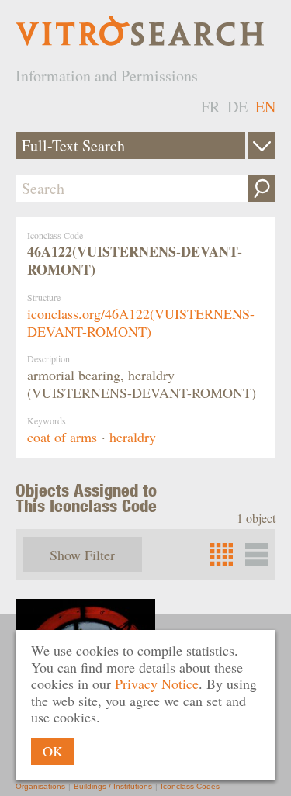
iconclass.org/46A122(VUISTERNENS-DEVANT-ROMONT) (141, 322)
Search (261, 188)
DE (237, 106)
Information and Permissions (107, 75)
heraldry (132, 436)
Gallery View (256, 554)
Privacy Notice (157, 683)
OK (53, 751)
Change (261, 145)
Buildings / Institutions (113, 786)
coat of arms (62, 436)
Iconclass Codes (190, 786)
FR (210, 106)
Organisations (40, 786)
